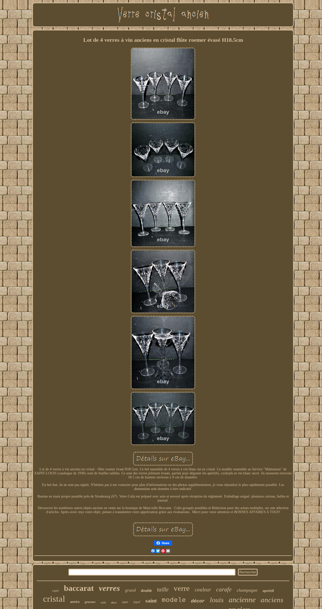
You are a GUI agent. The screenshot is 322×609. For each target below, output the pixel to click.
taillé (103, 602)
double (146, 590)
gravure (90, 602)
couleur (203, 590)
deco (114, 602)
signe (125, 602)
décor (198, 601)
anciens (272, 600)
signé (136, 602)
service (75, 602)
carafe (224, 589)
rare (55, 591)
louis (217, 600)
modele (174, 600)
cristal (54, 599)
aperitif (268, 591)
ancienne (242, 599)
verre (182, 588)
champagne (247, 590)
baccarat (79, 588)
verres (109, 588)
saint (151, 600)
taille (163, 589)
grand (130, 590)
